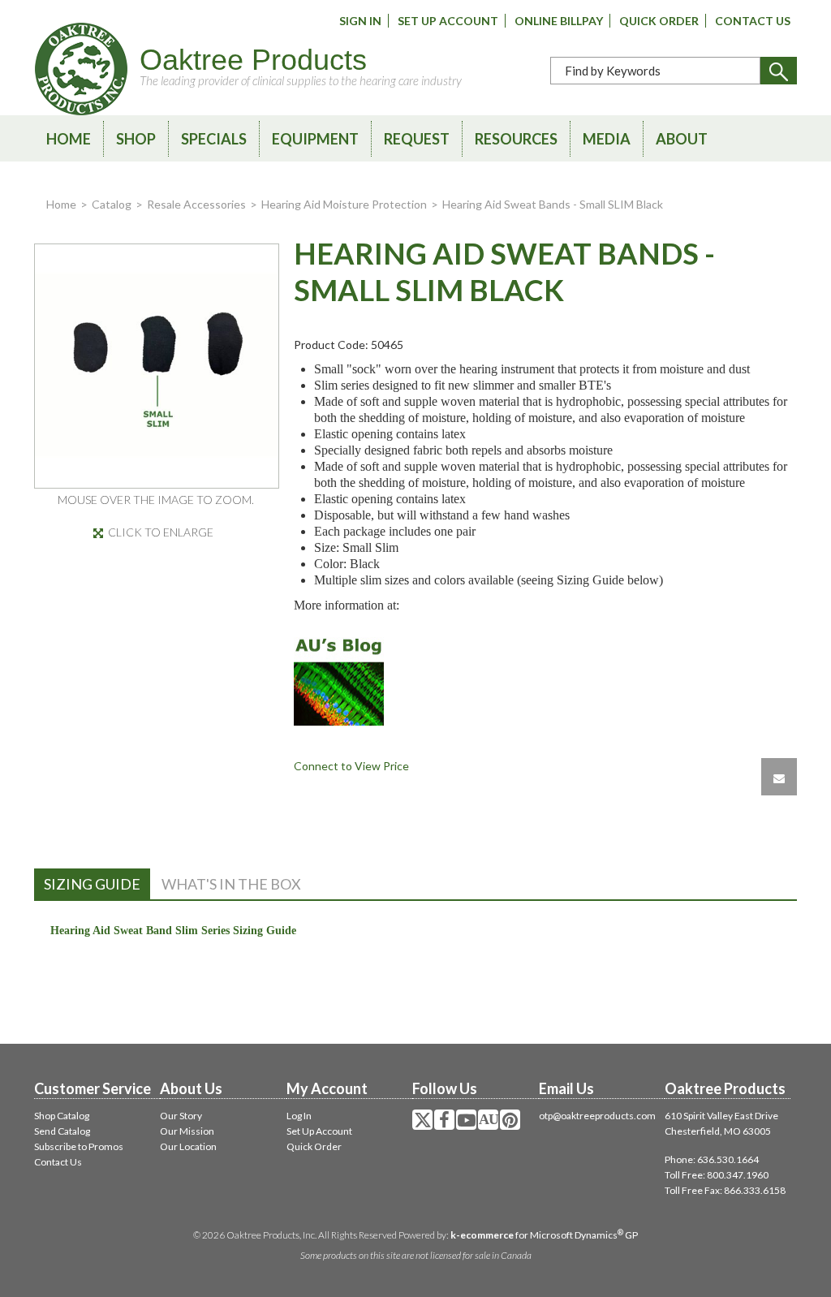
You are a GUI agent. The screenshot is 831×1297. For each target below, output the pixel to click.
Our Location (188, 1146)
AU (488, 1119)
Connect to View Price (351, 766)
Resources (516, 139)
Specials (214, 139)
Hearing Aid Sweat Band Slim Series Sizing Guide (173, 930)
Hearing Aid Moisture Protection (344, 204)
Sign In (360, 21)
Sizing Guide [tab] (92, 884)
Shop (136, 139)
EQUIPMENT (315, 139)
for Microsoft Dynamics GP (544, 1235)
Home (68, 139)
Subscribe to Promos (78, 1146)
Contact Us (752, 21)
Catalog (111, 204)
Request (417, 139)
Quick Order (659, 21)
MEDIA (607, 139)
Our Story (181, 1116)
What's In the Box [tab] (231, 884)
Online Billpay (559, 21)
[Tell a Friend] (779, 776)
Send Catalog (62, 1131)
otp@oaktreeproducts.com (597, 1116)
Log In (299, 1116)
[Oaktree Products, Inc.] (81, 69)
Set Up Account (448, 21)
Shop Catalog (61, 1116)
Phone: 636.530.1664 (712, 1159)
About (682, 139)
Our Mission (187, 1131)
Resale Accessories (196, 204)
